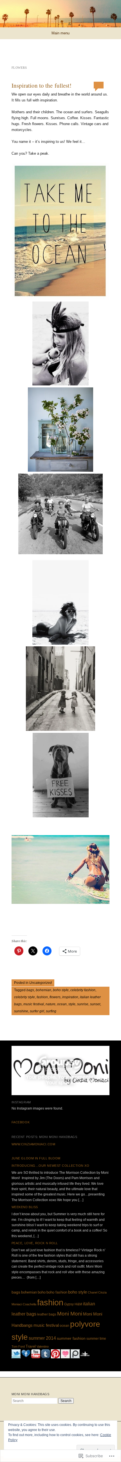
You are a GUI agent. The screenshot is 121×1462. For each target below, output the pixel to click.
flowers (55, 997)
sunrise (82, 1004)
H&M (78, 1304)
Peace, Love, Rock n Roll (35, 1243)
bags (30, 990)
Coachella (29, 1304)
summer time (96, 1339)
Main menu (60, 33)
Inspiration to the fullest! (41, 85)
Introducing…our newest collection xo (50, 1165)
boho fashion (56, 1292)
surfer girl (37, 1011)
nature (50, 1004)
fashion (42, 997)
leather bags (46, 1314)
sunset (95, 1004)
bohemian (43, 990)
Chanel (92, 1292)
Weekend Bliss (25, 1207)
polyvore (85, 1324)
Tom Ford (18, 1346)
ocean (62, 1004)
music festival (33, 1004)
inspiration (70, 997)
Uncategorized (40, 983)
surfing (51, 1011)
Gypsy (69, 1304)
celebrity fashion (82, 990)
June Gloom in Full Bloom (36, 1158)
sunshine (21, 1011)
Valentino (43, 1346)
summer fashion (71, 1338)
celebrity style (24, 997)
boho (42, 1292)
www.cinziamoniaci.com (33, 1144)
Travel (31, 1346)
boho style (61, 990)
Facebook (21, 1122)
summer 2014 (42, 1338)
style (71, 1004)
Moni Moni (69, 1313)
